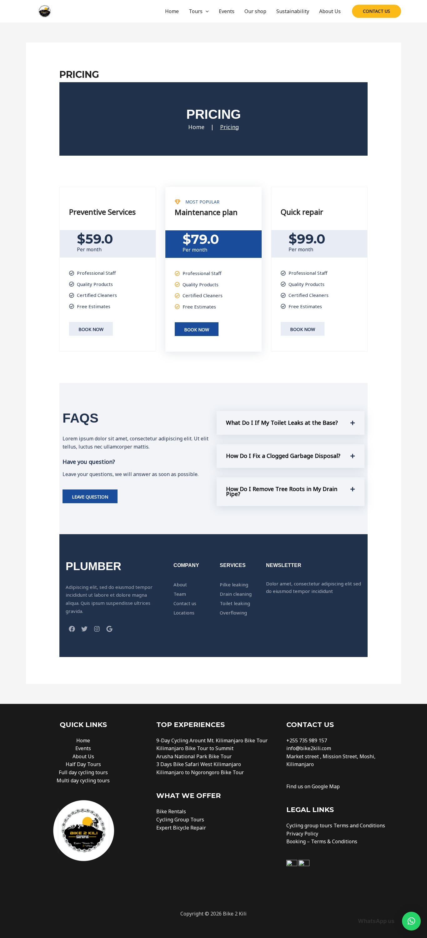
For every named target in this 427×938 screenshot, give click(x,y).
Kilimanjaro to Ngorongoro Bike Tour (200, 772)
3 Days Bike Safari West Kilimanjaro (198, 764)
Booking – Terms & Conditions (321, 841)
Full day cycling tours (83, 772)
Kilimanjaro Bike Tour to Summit (195, 748)
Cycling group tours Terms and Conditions (335, 825)
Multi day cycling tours (83, 780)
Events (226, 11)
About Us (330, 11)
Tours (196, 11)
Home (172, 11)
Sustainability (292, 11)
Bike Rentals (171, 811)
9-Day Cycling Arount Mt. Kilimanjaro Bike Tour (212, 740)
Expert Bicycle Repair (181, 827)
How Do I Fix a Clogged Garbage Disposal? (283, 455)
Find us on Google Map (313, 786)
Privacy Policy (302, 833)
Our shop (255, 11)
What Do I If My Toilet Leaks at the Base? (282, 422)
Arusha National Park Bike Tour (194, 756)
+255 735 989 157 (306, 740)
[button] (206, 11)
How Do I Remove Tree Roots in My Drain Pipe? (281, 491)
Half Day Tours (83, 764)
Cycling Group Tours (180, 819)
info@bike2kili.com (308, 748)
